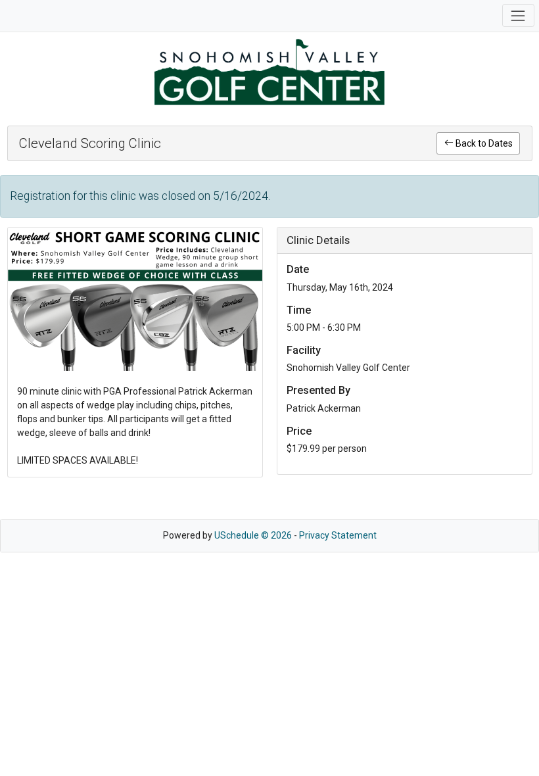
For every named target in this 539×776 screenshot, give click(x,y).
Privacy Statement (338, 535)
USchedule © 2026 (253, 535)
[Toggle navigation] (518, 15)
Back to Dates (483, 143)
